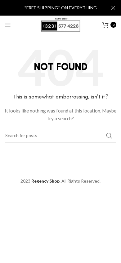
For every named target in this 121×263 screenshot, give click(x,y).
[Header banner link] (51, 8)
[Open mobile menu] (8, 25)
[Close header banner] (113, 8)
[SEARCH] (109, 135)
